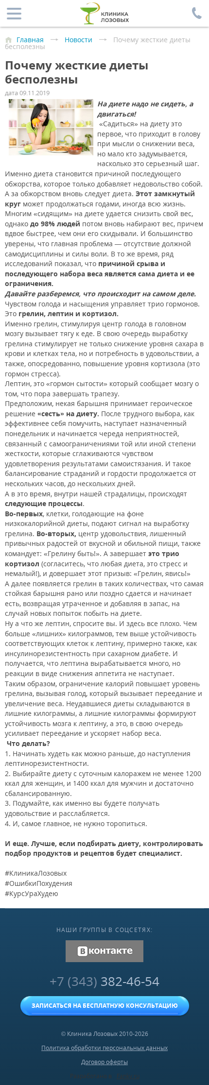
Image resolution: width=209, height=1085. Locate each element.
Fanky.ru (128, 1076)
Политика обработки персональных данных (104, 1048)
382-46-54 (104, 981)
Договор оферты (104, 1062)
